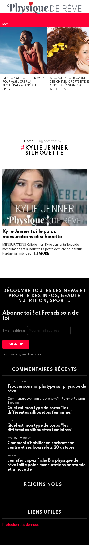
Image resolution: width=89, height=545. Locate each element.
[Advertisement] (23, 112)
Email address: (14, 330)
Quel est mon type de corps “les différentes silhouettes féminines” (40, 410)
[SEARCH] (83, 20)
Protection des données (21, 525)
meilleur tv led (17, 437)
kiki (9, 420)
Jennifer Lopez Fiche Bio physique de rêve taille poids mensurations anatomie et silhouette (46, 465)
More (44, 253)
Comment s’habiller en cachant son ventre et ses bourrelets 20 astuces (40, 445)
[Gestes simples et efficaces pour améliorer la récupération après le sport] (23, 50)
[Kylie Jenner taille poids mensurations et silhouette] (44, 197)
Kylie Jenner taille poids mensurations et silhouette (32, 234)
